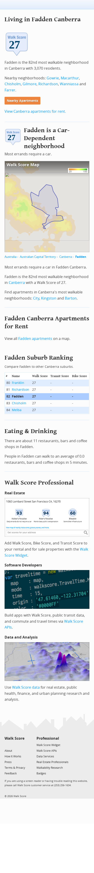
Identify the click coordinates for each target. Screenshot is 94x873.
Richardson (48, 84)
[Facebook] (14, 744)
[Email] (21, 744)
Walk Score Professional (39, 482)
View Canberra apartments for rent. (35, 111)
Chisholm (13, 84)
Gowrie (53, 78)
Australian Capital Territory (38, 256)
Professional (48, 738)
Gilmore (30, 84)
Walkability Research (50, 767)
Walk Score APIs (47, 750)
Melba (16, 410)
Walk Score (14, 738)
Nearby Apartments (22, 101)
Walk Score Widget (48, 745)
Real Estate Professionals (52, 762)
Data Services (45, 756)
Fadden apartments (35, 339)
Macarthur (70, 78)
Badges (41, 773)
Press (8, 762)
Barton (71, 298)
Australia (10, 256)
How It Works (13, 756)
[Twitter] (7, 744)
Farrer (10, 90)
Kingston (48, 298)
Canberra (65, 256)
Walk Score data (26, 687)
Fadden (80, 256)
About (8, 750)
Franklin (18, 383)
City (36, 298)
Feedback (11, 773)
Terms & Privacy (15, 767)
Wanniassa (69, 84)
